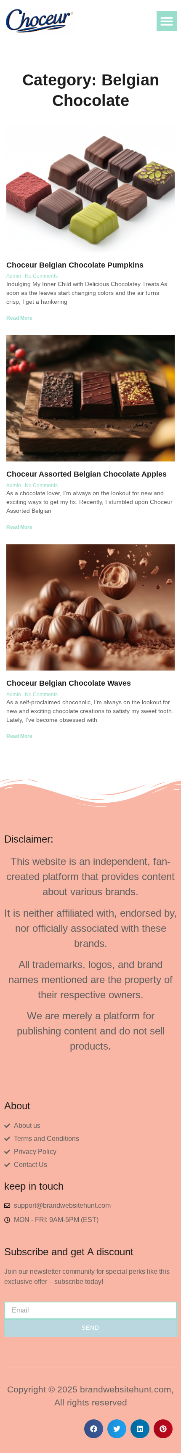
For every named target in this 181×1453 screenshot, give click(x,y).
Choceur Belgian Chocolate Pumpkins (75, 265)
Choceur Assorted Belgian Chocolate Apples (86, 474)
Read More (19, 318)
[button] (167, 21)
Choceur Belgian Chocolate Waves (68, 683)
